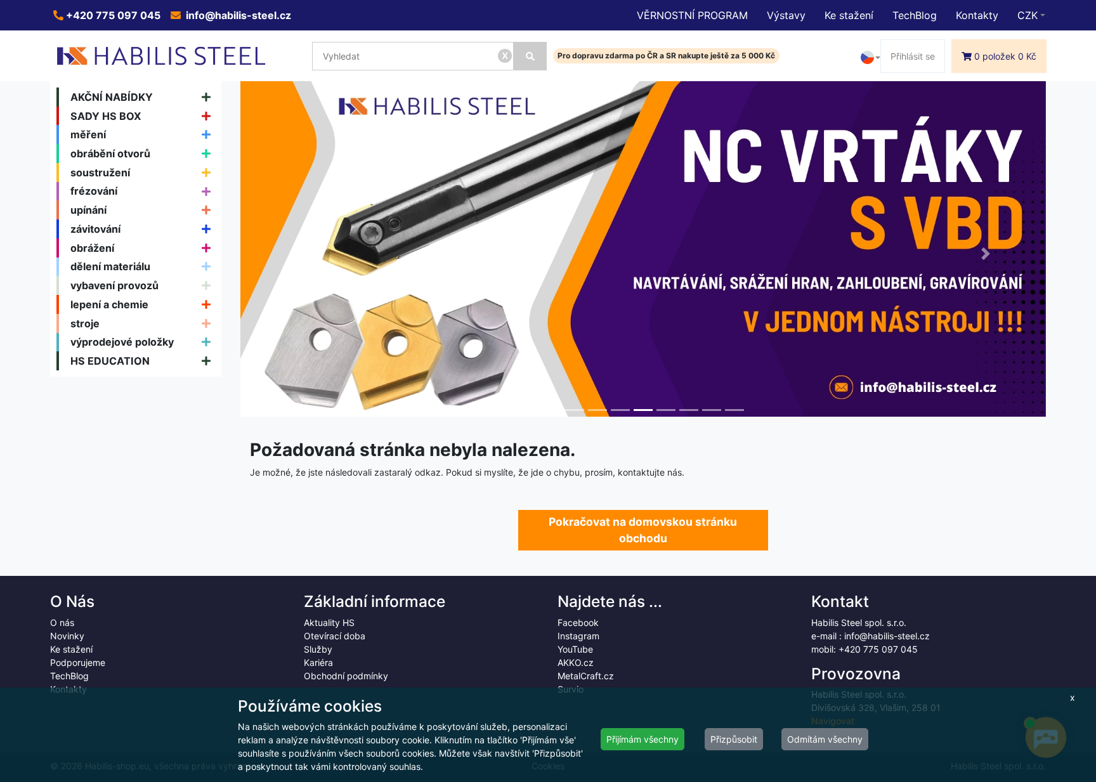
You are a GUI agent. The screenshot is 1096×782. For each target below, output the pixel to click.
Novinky (67, 635)
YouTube (575, 649)
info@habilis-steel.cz (237, 15)
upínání (88, 210)
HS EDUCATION (110, 361)
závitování (95, 229)
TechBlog (914, 15)
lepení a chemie (109, 304)
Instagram (578, 635)
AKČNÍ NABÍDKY (111, 97)
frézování (93, 191)
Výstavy (786, 15)
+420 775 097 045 (111, 15)
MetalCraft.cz (586, 675)
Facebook (578, 622)
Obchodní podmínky (346, 675)
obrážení (92, 248)
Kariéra (318, 662)
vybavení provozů (114, 285)
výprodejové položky (122, 342)
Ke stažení (849, 15)
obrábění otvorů (110, 153)
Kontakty (977, 15)
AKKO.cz (576, 662)
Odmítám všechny (825, 739)
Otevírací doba (334, 635)
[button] (301, 253)
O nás (62, 622)
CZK (1027, 15)
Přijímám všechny (642, 739)
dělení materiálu (110, 266)
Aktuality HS (329, 622)
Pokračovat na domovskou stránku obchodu (643, 530)
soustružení (100, 172)
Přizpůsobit (733, 739)
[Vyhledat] (530, 56)
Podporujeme (77, 662)
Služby (318, 649)
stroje (85, 323)
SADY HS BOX (105, 116)
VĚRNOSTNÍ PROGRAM (692, 15)
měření (88, 134)
